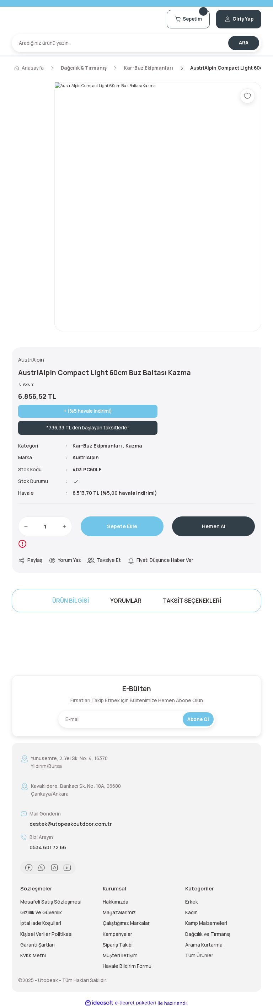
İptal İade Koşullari (40, 923)
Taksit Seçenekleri (192, 601)
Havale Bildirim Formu (127, 966)
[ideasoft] (99, 1003)
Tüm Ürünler (199, 955)
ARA (243, 42)
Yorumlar (125, 601)
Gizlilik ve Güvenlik (41, 912)
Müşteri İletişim (120, 955)
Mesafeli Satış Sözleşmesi (50, 902)
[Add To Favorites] (247, 95)
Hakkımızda (115, 902)
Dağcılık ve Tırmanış (207, 934)
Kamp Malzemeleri (206, 923)
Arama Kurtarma (204, 945)
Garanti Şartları (37, 945)
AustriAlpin (86, 457)
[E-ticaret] (135, 1003)
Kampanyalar (117, 934)
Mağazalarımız (119, 912)
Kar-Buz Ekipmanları (97, 446)
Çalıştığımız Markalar (126, 923)
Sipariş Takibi (118, 945)
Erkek (191, 902)
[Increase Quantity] (64, 526)
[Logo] (86, 19)
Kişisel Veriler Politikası (46, 934)
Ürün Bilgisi (70, 601)
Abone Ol (198, 719)
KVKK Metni (33, 955)
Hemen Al (213, 526)
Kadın (191, 912)
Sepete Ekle (122, 526)
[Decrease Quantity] (26, 526)
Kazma (133, 446)
